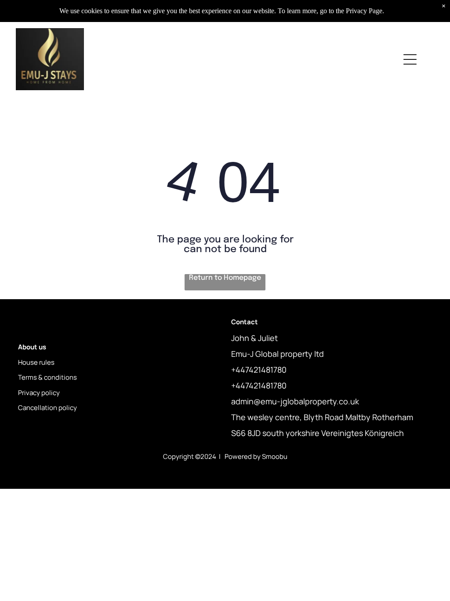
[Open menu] (410, 59)
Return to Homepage (225, 278)
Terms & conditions (47, 377)
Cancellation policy (47, 407)
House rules (36, 362)
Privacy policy (39, 392)
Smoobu (274, 456)
